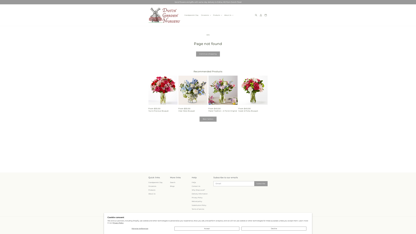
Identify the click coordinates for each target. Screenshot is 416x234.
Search (172, 182)
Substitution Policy (199, 205)
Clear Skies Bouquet (186, 111)
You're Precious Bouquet (158, 111)
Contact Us (196, 186)
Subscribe (260, 184)
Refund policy (197, 201)
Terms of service (198, 209)
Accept (207, 229)
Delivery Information (200, 194)
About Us (151, 194)
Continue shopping (208, 54)
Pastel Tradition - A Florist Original (222, 111)
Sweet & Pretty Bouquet (248, 111)
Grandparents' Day (155, 182)
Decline (274, 229)
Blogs (172, 186)
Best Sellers (208, 119)
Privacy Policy (118, 223)
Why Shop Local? (198, 190)
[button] (206, 15)
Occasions (152, 186)
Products (151, 190)
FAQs (194, 182)
